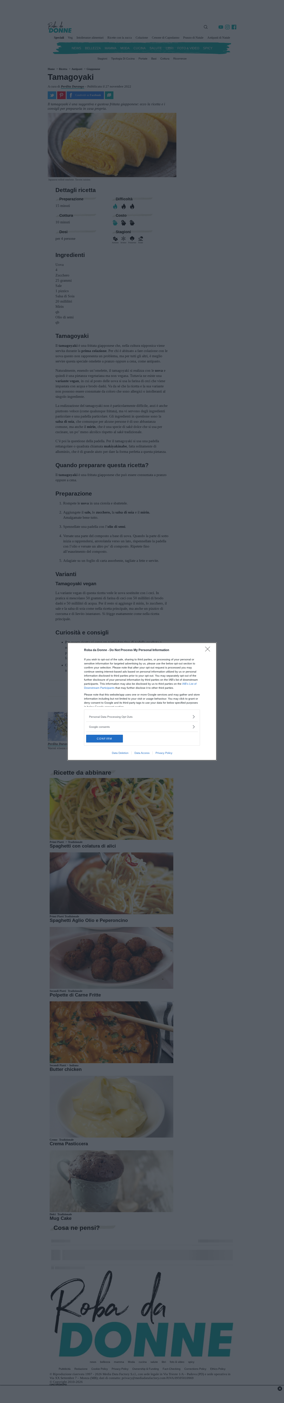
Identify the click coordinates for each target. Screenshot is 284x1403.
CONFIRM (104, 738)
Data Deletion (120, 752)
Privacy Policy (164, 752)
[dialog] (142, 701)
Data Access (142, 752)
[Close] (209, 650)
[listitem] (142, 717)
